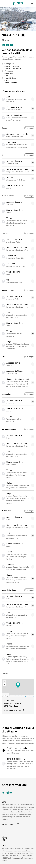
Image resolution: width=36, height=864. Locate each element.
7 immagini (29, 128)
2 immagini (29, 196)
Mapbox (11, 696)
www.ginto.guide (10, 824)
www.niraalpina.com (14, 710)
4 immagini (29, 155)
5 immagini (29, 233)
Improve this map (29, 696)
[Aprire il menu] (32, 4)
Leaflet (5, 696)
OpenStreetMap (19, 696)
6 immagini (29, 429)
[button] (4, 19)
